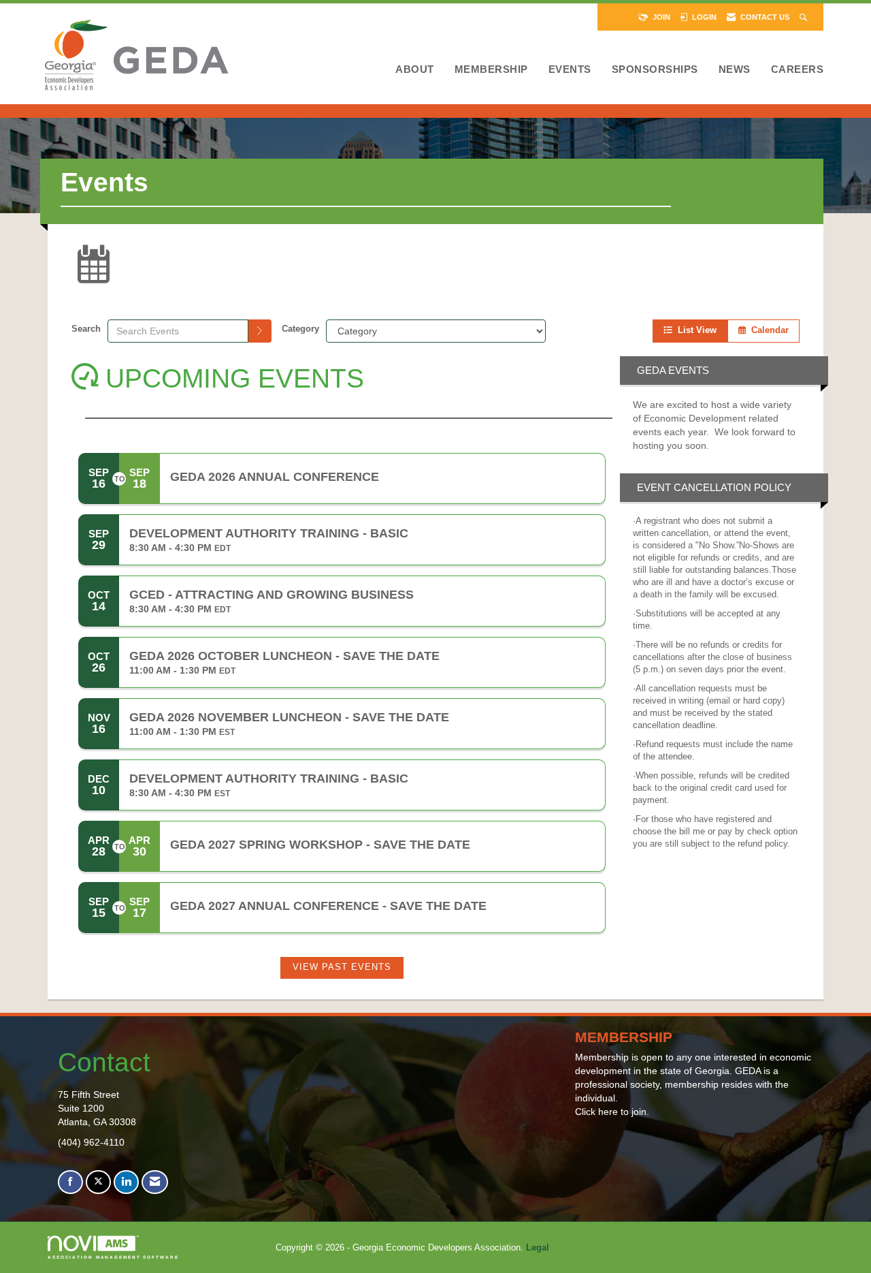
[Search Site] (805, 17)
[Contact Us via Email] (155, 1182)
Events (569, 69)
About (414, 69)
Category (300, 329)
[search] (260, 331)
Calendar (767, 330)
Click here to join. (612, 1111)
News (735, 69)
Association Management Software (113, 1257)
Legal (537, 1248)
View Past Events (342, 967)
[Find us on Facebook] (70, 1182)
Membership (491, 69)
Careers (797, 69)
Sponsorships (655, 69)
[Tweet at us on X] (98, 1182)
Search (86, 329)
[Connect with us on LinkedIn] (126, 1182)
